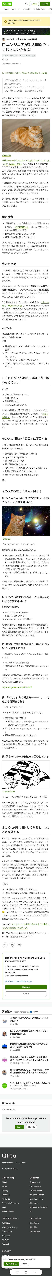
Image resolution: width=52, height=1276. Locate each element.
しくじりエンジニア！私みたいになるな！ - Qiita (24, 73)
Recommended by (21, 1012)
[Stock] (12, 945)
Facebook (6, 1235)
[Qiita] (7, 4)
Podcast (5, 1244)
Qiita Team (34, 1223)
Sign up (26, 987)
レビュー (13, 55)
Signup (45, 4)
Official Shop (35, 1231)
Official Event (40, 9)
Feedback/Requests (10, 1203)
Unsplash (6, 155)
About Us (6, 1255)
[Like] (5, 945)
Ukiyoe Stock (8, 791)
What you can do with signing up (18, 981)
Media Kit (6, 1199)
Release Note (35, 1182)
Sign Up (31, 1127)
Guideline (6, 1195)
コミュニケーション (27, 55)
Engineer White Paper (39, 1207)
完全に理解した (22, 227)
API (31, 1211)
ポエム (5, 55)
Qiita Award (34, 1203)
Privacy (5, 1190)
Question (27, 9)
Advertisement (8, 1211)
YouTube (5, 1240)
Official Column (36, 1190)
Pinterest (6, 539)
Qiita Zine (34, 1227)
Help (4, 1207)
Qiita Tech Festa (36, 1199)
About (4, 1182)
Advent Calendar (37, 1195)
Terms (4, 1186)
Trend (6, 9)
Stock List (16, 9)
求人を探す (11, 1263)
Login (34, 4)
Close (24, 1264)
